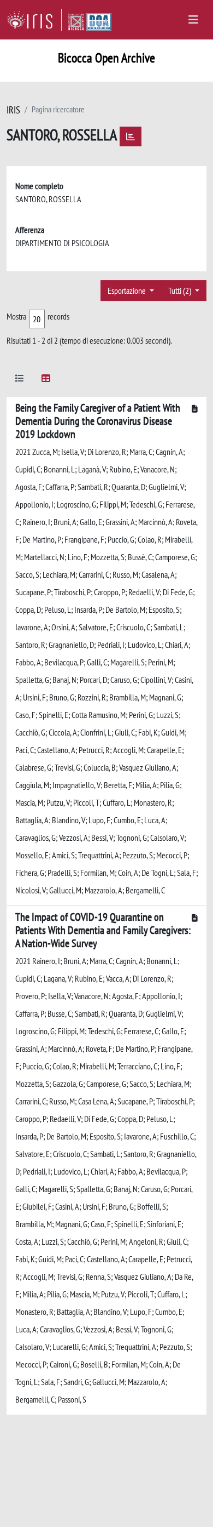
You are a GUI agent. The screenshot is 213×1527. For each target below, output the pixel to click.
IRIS (13, 110)
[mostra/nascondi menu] (193, 20)
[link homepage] (34, 20)
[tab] (20, 380)
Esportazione (127, 290)
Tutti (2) (180, 290)
